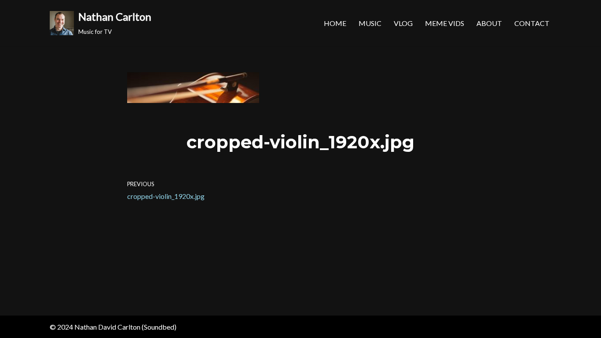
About (489, 23)
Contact (532, 23)
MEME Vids (444, 23)
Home (335, 23)
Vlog (403, 23)
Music (370, 23)
